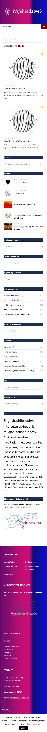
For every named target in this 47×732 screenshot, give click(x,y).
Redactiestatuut (10, 650)
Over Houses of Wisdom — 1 (16, 141)
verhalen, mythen (10, 352)
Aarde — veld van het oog (13, 295)
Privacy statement (10, 658)
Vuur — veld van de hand (13, 310)
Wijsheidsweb (9, 574)
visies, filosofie (9, 347)
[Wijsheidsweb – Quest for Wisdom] (23, 12)
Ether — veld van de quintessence (16, 314)
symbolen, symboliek (11, 361)
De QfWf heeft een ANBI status (16, 698)
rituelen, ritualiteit (10, 357)
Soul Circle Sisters (21, 182)
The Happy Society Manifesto (25, 204)
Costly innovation (20, 193)
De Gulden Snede (31, 562)
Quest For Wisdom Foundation (32, 568)
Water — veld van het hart (13, 300)
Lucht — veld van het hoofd (14, 305)
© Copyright (8, 652)
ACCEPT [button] (24, 728)
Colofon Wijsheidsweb (12, 647)
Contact (7, 641)
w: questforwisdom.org (12, 680)
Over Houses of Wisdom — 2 (16, 88)
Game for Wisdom (10, 567)
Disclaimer (7, 655)
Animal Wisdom (9, 562)
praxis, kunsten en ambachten (15, 366)
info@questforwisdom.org (13, 678)
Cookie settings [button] (33, 724)
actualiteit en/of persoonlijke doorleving (19, 371)
